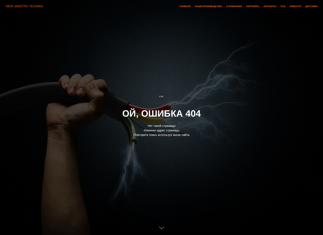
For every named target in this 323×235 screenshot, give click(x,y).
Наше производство (208, 6)
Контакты (270, 6)
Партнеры (252, 6)
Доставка (311, 6)
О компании (234, 6)
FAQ (283, 6)
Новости (295, 6)
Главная (185, 6)
